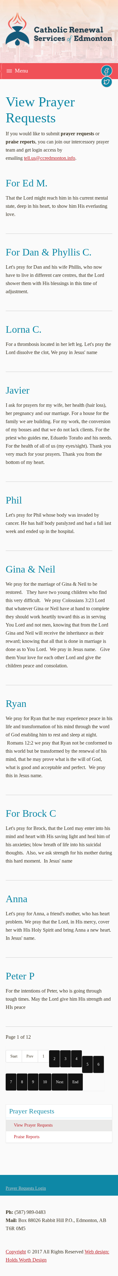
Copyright (16, 1251)
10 (45, 1082)
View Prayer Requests (33, 1125)
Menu (21, 70)
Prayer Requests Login (26, 1188)
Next (59, 1082)
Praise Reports (26, 1136)
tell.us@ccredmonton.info (49, 158)
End (75, 1082)
